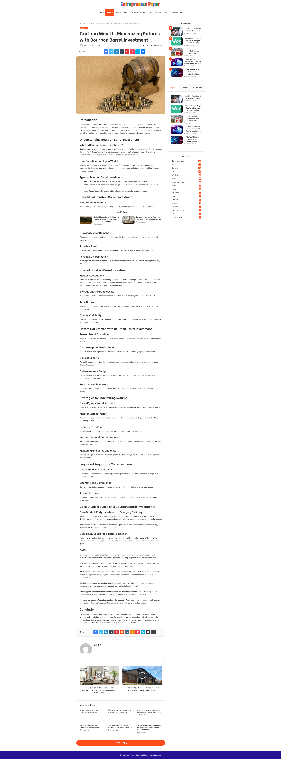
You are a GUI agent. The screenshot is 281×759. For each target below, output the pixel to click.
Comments (197, 88)
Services (175, 200)
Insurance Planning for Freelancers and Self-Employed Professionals (148, 218)
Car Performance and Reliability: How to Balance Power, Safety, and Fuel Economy (149, 727)
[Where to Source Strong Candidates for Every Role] (92, 716)
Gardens (175, 207)
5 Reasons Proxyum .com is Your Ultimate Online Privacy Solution (192, 61)
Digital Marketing (178, 210)
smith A (86, 45)
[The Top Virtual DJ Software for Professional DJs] (177, 72)
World (174, 164)
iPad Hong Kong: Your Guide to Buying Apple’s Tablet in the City (120, 726)
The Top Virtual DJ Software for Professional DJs (192, 71)
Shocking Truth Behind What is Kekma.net (193, 29)
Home (102, 12)
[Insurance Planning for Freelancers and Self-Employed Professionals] (128, 220)
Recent (184, 88)
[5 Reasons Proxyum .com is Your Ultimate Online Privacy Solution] (177, 62)
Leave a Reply (120, 743)
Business (110, 12)
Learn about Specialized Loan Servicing (193, 51)
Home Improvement (139, 12)
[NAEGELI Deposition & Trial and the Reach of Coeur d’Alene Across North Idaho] (86, 220)
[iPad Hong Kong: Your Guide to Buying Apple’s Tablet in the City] (120, 716)
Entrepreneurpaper (178, 161)
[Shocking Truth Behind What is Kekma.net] (177, 31)
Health (126, 12)
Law (150, 12)
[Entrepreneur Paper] (140, 4)
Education (175, 193)
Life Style (158, 12)
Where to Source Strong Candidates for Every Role (89, 726)
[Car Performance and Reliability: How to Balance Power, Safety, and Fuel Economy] (149, 716)
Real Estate (176, 203)
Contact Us (174, 12)
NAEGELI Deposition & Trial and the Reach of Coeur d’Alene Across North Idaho (106, 219)
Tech (166, 12)
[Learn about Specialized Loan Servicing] (177, 52)
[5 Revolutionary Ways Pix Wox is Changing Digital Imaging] (177, 41)
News (174, 185)
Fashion (118, 12)
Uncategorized (177, 217)
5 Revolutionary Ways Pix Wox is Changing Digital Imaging (193, 40)
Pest (173, 214)
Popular (173, 88)
